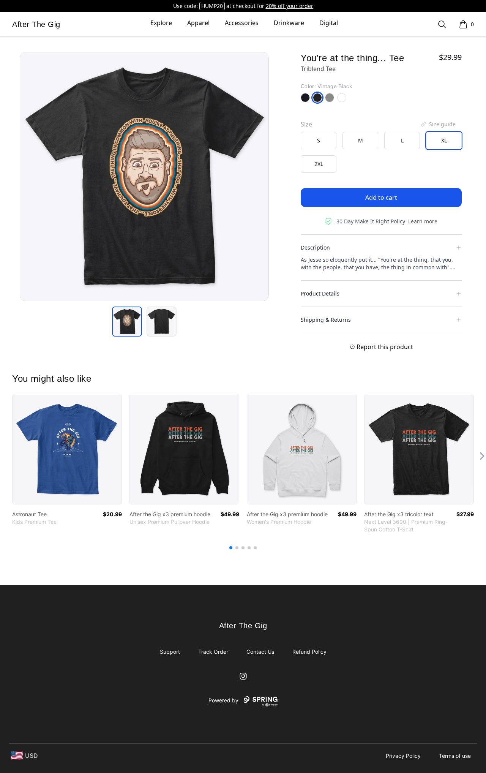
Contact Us (260, 651)
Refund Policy (309, 651)
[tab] (127, 321)
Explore (161, 23)
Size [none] (306, 124)
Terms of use (455, 755)
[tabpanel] (144, 176)
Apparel (198, 23)
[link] (67, 449)
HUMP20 (212, 5)
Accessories (242, 23)
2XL (318, 164)
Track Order (213, 651)
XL (444, 140)
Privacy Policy (403, 755)
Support (170, 651)
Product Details (320, 293)
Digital (328, 23)
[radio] (318, 140)
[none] (438, 124)
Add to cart (381, 197)
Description (315, 247)
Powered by (223, 700)
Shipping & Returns (326, 319)
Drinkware (289, 23)
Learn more (422, 221)
